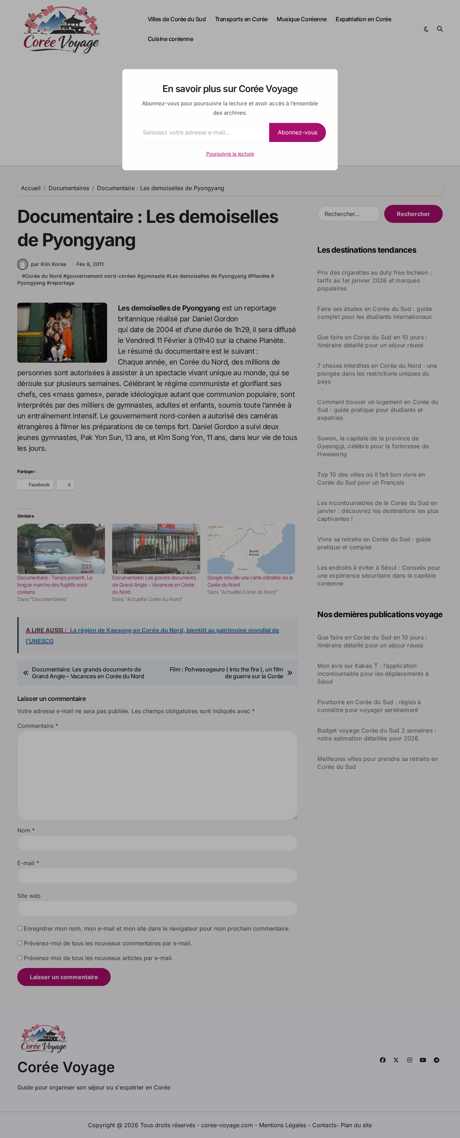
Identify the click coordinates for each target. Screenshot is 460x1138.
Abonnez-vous (297, 132)
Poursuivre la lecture (230, 154)
